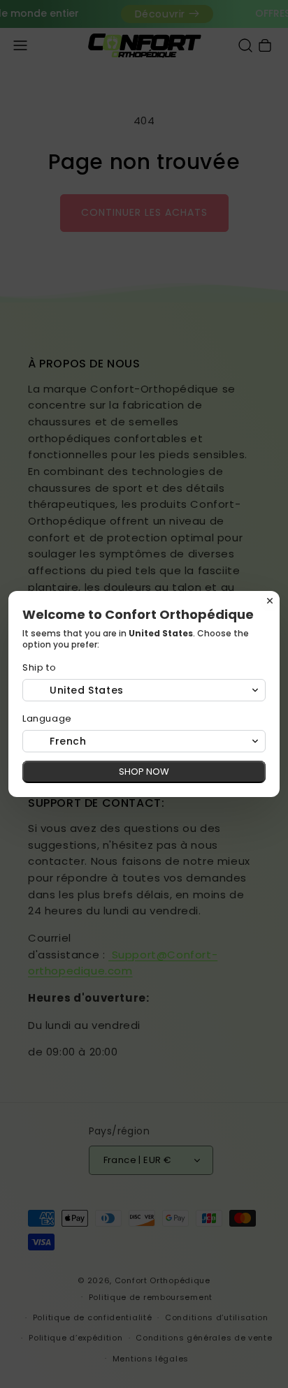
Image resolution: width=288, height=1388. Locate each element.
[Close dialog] (270, 601)
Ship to (39, 667)
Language (47, 718)
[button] (144, 690)
